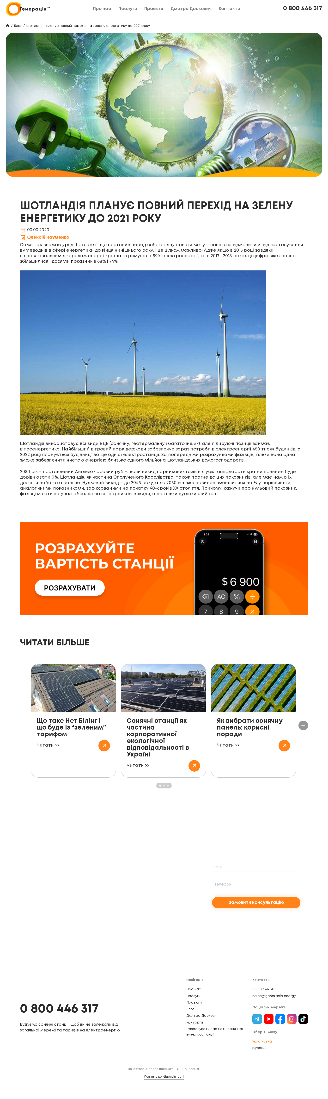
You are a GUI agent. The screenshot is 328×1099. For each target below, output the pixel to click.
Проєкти (194, 1002)
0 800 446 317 (302, 9)
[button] (303, 725)
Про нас (193, 989)
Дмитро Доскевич (202, 1015)
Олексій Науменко (48, 237)
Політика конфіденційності (164, 1076)
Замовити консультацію (256, 903)
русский (259, 1048)
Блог (18, 26)
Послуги (193, 996)
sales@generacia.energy (274, 996)
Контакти (194, 1022)
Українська (262, 1041)
